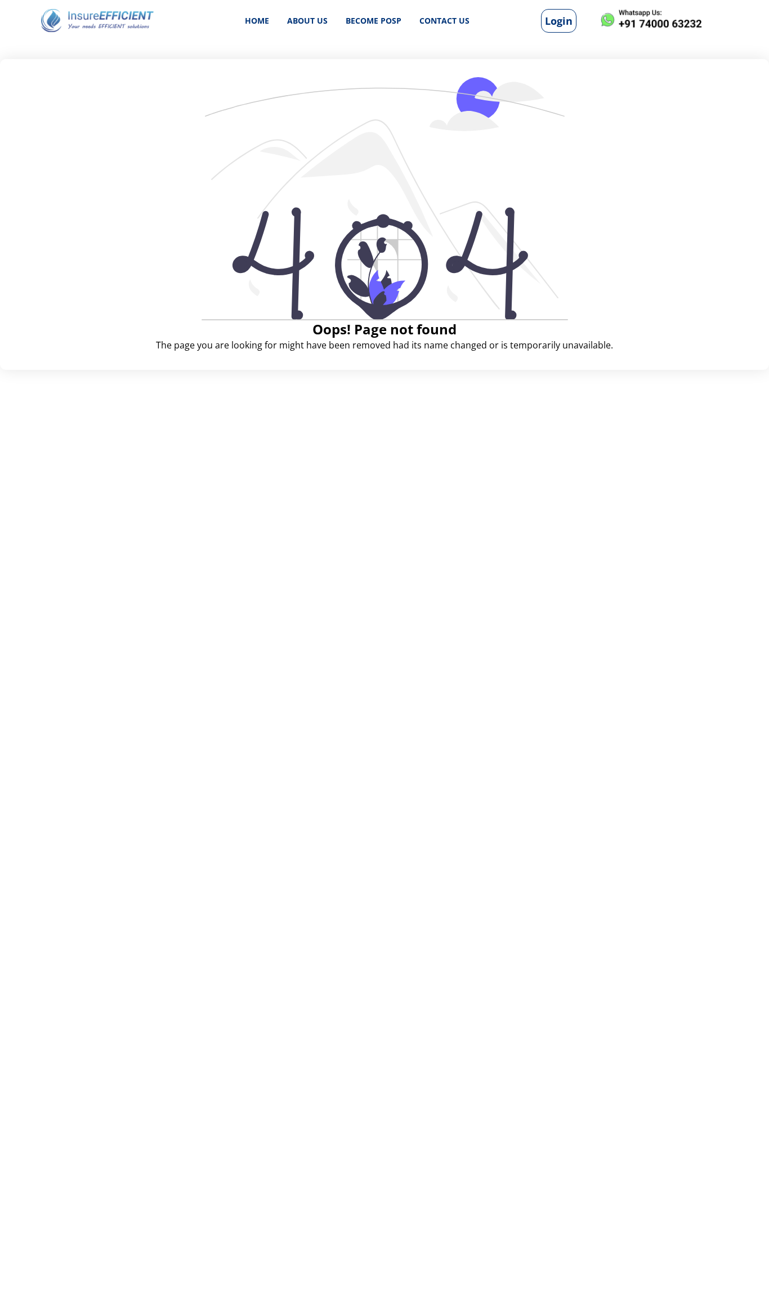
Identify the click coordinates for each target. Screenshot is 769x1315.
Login (559, 20)
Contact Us (444, 20)
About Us (307, 20)
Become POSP (373, 20)
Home (257, 20)
